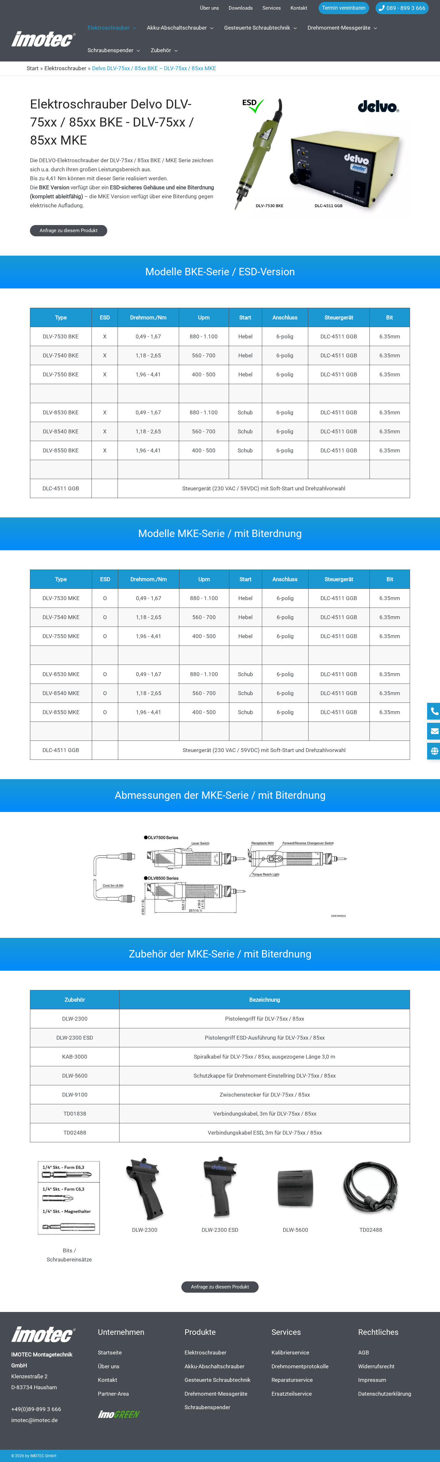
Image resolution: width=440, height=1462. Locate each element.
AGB (363, 1352)
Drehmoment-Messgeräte (216, 1394)
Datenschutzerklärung (384, 1394)
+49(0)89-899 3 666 (36, 1409)
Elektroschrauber (205, 1352)
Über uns (109, 1366)
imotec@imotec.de (34, 1420)
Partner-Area (113, 1394)
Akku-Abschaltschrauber (214, 1366)
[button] (344, 8)
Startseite (110, 1352)
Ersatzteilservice (292, 1394)
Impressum (372, 1380)
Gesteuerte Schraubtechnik (218, 1380)
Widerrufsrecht (376, 1366)
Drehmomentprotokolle (300, 1366)
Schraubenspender (207, 1407)
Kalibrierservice (290, 1352)
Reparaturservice (292, 1380)
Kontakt (107, 1380)
